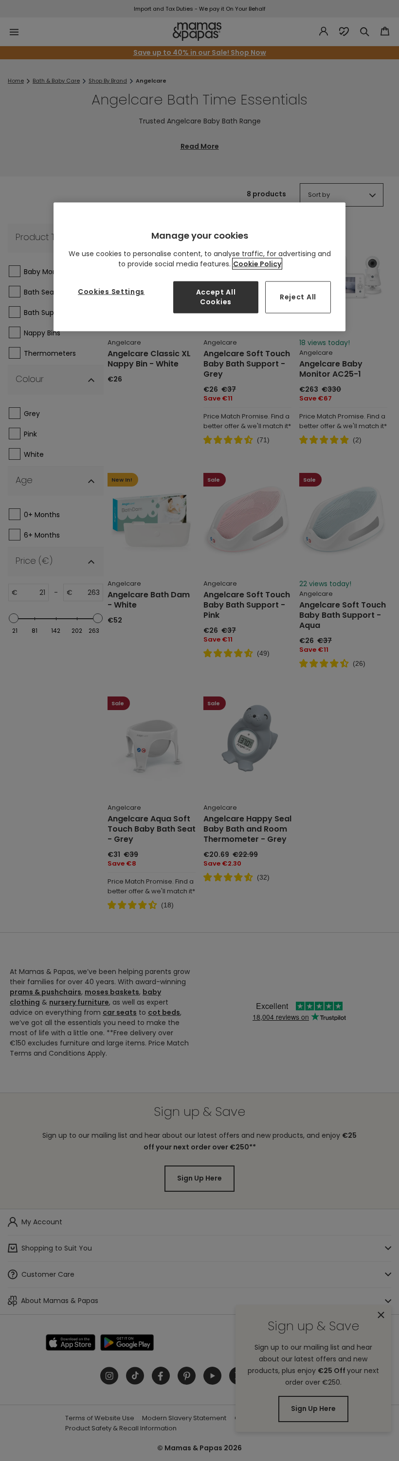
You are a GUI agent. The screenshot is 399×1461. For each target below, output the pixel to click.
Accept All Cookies (216, 297)
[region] (199, 266)
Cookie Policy (257, 264)
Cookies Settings (111, 291)
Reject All (298, 297)
